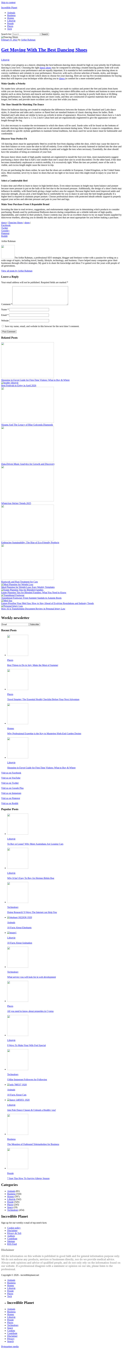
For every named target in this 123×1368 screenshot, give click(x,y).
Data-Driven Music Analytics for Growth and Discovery (28, 464)
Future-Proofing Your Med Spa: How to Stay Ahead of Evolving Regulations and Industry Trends (47, 603)
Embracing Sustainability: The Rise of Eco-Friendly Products (30, 542)
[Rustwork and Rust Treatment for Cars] (27, 579)
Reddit (4, 236)
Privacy (10, 1338)
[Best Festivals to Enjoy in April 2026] (9, 382)
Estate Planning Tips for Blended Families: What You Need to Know (33, 592)
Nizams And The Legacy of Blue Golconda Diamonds (27, 424)
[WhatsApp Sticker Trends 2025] (27, 500)
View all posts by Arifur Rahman (16, 271)
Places (10, 26)
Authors (11, 1236)
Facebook (5, 225)
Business (11, 15)
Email (5, 315)
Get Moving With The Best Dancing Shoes (44, 49)
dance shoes (45, 67)
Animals (11, 12)
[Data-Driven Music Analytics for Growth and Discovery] (27, 461)
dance (62, 78)
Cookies (11, 1330)
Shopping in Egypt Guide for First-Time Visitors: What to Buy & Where (35, 380)
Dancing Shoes (15, 222)
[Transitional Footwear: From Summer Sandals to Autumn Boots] (12, 595)
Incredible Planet (9, 7)
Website (5, 320)
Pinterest (5, 233)
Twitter (4, 228)
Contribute (12, 1238)
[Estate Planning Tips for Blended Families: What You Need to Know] (22, 590)
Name (5, 309)
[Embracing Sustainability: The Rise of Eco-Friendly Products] (27, 540)
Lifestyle (11, 20)
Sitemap (11, 1241)
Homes (10, 18)
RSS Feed (12, 1244)
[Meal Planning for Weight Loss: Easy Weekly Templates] (17, 584)
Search (10, 1341)
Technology (12, 907)
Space (10, 1207)
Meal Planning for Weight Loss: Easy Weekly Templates (28, 587)
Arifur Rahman (28, 40)
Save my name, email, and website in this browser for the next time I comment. (42, 326)
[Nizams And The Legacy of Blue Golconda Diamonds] (27, 422)
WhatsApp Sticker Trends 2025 (16, 503)
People (10, 23)
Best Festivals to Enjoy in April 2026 (18, 385)
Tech (9, 29)
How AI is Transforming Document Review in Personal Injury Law (33, 608)
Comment (6, 304)
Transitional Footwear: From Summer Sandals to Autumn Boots (31, 598)
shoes (27, 222)
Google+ (5, 230)
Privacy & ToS (14, 1233)
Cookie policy (14, 1228)
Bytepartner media (10, 1346)
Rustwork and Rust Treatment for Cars (19, 581)
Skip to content (8, 2)
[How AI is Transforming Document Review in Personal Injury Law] (12, 606)
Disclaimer (12, 1230)
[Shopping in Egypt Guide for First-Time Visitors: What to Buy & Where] (27, 377)
